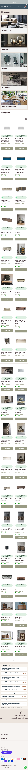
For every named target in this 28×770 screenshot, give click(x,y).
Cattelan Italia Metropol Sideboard (6, 470)
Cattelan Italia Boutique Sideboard (6, 291)
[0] (24, 5)
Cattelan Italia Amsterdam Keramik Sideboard (5, 202)
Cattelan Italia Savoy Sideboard (20, 499)
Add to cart (21, 654)
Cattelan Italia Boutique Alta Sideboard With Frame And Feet (20, 262)
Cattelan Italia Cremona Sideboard (6, 353)
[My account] (21, 6)
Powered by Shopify (5, 767)
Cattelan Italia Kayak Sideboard (20, 382)
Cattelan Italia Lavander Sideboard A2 (6, 411)
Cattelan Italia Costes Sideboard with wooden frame (20, 322)
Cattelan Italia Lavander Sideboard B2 (6, 441)
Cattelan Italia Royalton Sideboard (6, 499)
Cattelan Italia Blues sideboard (5, 261)
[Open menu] (2, 6)
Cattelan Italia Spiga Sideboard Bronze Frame (6, 528)
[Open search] (18, 6)
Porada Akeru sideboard (20, 588)
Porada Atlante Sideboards (4, 647)
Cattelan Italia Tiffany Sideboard (6, 559)
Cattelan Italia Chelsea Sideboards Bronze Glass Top (6, 322)
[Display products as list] (26, 119)
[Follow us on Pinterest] (7, 750)
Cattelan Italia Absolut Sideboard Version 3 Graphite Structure (6, 171)
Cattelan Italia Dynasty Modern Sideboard (20, 353)
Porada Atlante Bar (5, 617)
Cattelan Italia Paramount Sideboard (21, 470)
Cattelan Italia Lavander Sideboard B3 (20, 441)
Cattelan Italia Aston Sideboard (19, 231)
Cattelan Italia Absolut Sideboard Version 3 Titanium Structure (20, 171)
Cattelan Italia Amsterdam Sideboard (20, 201)
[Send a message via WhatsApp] (25, 767)
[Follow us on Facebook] (2, 750)
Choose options (7, 148)
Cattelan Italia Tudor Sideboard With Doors (20, 559)
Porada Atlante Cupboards (18, 618)
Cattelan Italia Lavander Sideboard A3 (20, 411)
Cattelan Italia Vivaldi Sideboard (6, 588)
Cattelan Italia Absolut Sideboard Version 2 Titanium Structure (20, 140)
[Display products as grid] (23, 119)
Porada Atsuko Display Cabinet (20, 647)
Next (24, 660)
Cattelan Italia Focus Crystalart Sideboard (6, 382)
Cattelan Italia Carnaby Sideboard (20, 291)
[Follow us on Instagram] (5, 750)
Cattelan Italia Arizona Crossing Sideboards (6, 231)
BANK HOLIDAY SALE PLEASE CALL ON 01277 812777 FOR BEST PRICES (14, 2)
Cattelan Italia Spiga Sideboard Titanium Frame (19, 529)
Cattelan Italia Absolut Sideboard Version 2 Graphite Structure (6, 140)
